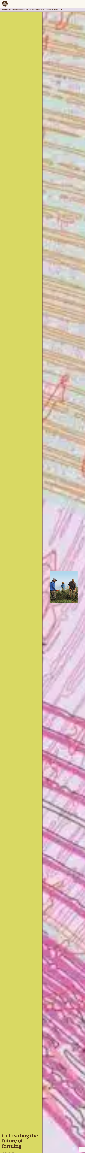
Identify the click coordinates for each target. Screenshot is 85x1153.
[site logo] (5, 4)
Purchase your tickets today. (51, 9)
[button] (61, 9)
